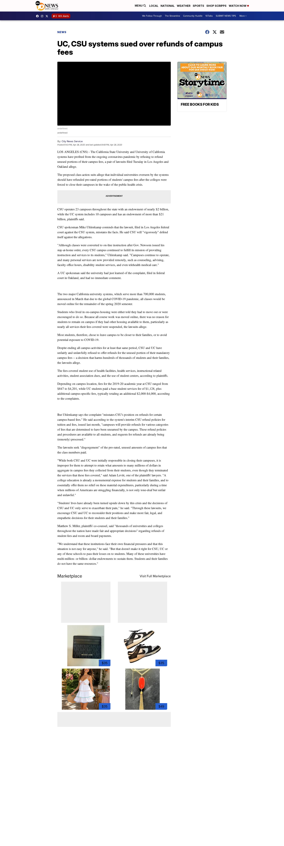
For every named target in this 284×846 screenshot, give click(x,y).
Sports (198, 5)
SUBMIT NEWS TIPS (226, 16)
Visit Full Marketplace (155, 576)
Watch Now (238, 5)
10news (48, 16)
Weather (183, 5)
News (61, 32)
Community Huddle (192, 16)
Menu (139, 5)
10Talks (209, 16)
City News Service (72, 141)
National (168, 5)
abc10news (38, 16)
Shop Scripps (216, 5)
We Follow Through (152, 16)
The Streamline (172, 16)
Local (153, 5)
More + (243, 16)
